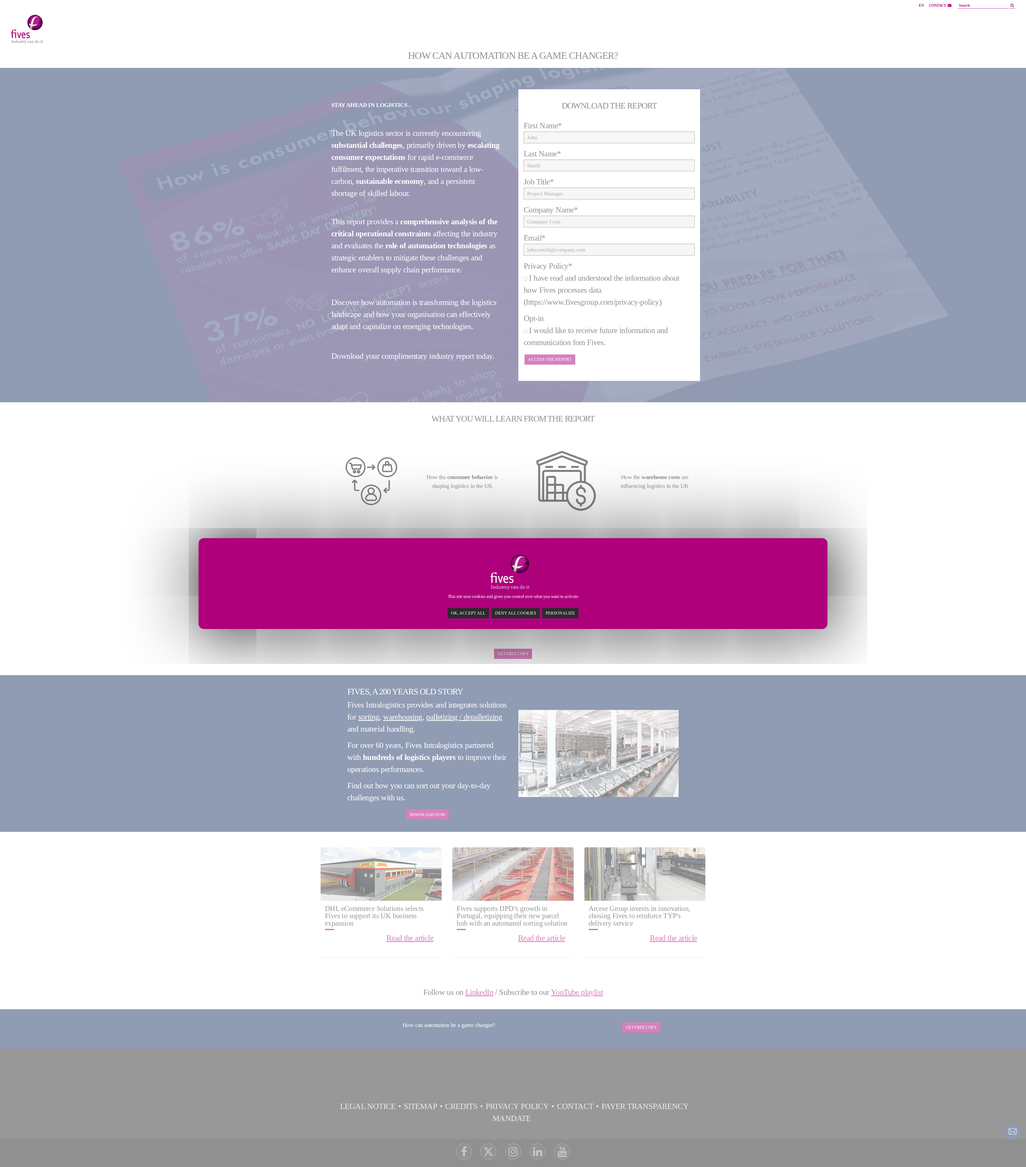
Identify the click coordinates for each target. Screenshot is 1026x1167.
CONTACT (937, 5)
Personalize (560, 613)
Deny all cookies (515, 613)
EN (921, 5)
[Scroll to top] (1013, 1154)
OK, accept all (468, 613)
